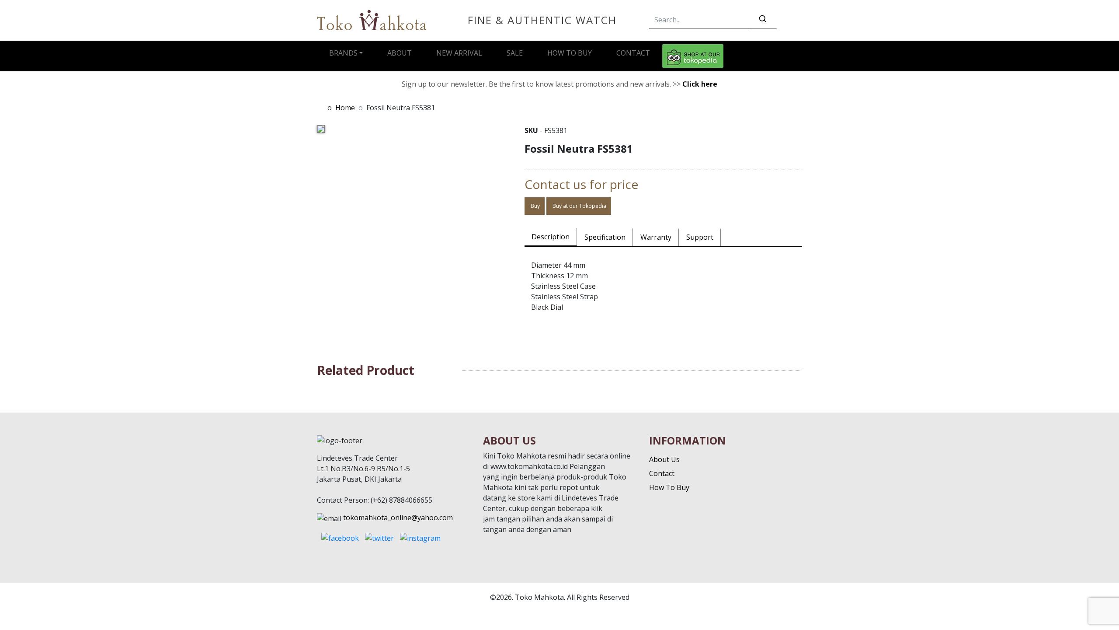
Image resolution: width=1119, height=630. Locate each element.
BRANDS (343, 53)
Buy (534, 206)
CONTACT (633, 53)
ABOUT (399, 53)
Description (551, 237)
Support (699, 237)
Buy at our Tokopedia (578, 206)
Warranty (655, 237)
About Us (664, 459)
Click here (699, 84)
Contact (661, 473)
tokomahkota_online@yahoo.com (398, 517)
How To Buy (669, 487)
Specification (605, 237)
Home (345, 107)
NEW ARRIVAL (459, 53)
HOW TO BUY (569, 53)
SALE (515, 53)
